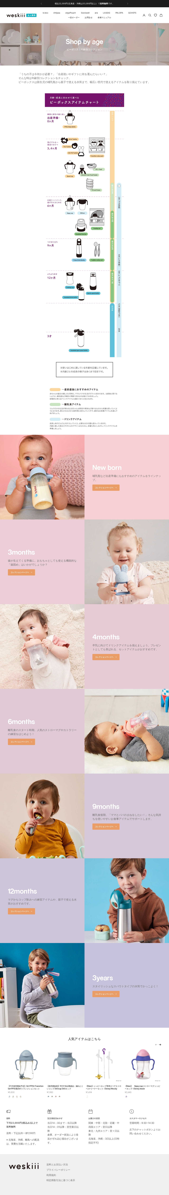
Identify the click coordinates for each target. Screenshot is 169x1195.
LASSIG (106, 13)
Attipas (56, 13)
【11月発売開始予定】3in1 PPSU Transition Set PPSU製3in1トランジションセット (25, 1087)
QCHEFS (132, 13)
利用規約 (51, 1175)
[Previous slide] (156, 1045)
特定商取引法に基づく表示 (60, 1180)
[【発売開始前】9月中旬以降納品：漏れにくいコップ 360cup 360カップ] (65, 1064)
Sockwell (85, 13)
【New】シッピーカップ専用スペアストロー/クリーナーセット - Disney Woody (103, 1087)
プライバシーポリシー (58, 1169)
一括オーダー (74, 17)
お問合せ (88, 17)
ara (96, 13)
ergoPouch (70, 13)
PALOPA (119, 13)
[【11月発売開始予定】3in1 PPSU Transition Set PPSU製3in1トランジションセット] (26, 1064)
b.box (45, 13)
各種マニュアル (104, 17)
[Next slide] (160, 1045)
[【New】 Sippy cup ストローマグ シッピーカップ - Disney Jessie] (143, 1064)
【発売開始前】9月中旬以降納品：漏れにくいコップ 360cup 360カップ (65, 1087)
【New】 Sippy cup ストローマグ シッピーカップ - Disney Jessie (142, 1087)
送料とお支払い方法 (57, 1164)
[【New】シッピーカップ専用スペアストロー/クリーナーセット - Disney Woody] (104, 1064)
